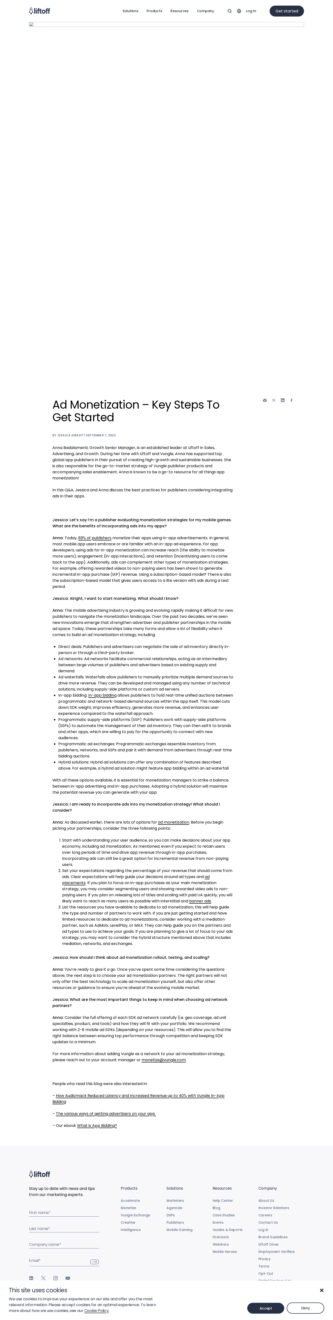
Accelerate (130, 1200)
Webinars (221, 1244)
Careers (265, 1215)
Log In (251, 11)
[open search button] (229, 11)
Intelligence (131, 1229)
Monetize (128, 1207)
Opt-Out (265, 1273)
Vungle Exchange (135, 1215)
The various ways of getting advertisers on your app (106, 1113)
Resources (179, 11)
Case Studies (224, 1215)
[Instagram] (55, 1278)
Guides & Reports (228, 1229)
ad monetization (173, 822)
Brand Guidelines (273, 1237)
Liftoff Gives (268, 1244)
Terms (263, 1266)
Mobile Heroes (225, 1251)
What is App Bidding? (97, 1125)
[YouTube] (68, 1278)
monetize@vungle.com (164, 1060)
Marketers (175, 1200)
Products (154, 11)
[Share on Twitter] (273, 400)
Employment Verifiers (276, 1251)
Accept (266, 1308)
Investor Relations (273, 1207)
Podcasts (221, 1237)
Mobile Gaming (179, 1229)
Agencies (174, 1207)
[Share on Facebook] (291, 400)
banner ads (200, 901)
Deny (305, 1308)
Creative (128, 1222)
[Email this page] (265, 400)
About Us (266, 1200)
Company (205, 11)
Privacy (264, 1259)
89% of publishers (94, 538)
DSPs (170, 1215)
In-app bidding (102, 695)
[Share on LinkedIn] (282, 400)
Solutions (130, 11)
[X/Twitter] (43, 1278)
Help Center (223, 1200)
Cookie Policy (96, 1310)
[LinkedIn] (31, 1278)
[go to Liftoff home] (39, 11)
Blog (216, 1207)
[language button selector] (239, 11)
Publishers (175, 1222)
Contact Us (268, 1222)
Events (218, 1222)
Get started (286, 11)
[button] (321, 1290)
